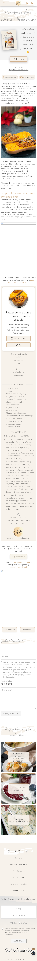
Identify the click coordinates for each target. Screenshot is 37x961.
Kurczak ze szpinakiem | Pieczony (18, 820)
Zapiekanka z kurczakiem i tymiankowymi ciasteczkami (18, 757)
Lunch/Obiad (23, 70)
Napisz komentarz (18, 557)
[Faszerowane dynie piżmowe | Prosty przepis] (27, 3)
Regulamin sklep (18, 890)
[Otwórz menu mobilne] (35, 3)
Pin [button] (20, 345)
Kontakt (18, 858)
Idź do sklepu (18, 59)
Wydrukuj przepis (28, 77)
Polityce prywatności (22, 674)
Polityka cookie (18, 871)
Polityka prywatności (18, 864)
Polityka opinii (18, 877)
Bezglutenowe (14, 70)
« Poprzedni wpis (9, 630)
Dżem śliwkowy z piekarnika (18, 788)
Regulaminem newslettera (17, 930)
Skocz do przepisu (10, 77)
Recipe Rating (6, 681)
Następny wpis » (27, 630)
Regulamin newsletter (18, 884)
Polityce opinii (8, 677)
